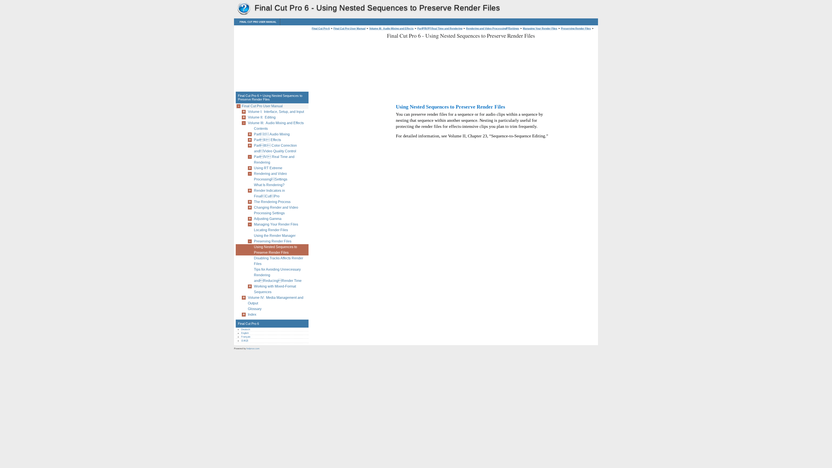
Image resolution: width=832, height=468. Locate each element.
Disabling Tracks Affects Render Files (278, 261)
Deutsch (245, 329)
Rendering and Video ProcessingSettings (492, 28)
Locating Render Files (271, 230)
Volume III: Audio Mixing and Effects (391, 28)
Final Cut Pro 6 (243, 8)
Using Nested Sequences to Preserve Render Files (275, 249)
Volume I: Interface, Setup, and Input (276, 112)
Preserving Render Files (576, 28)
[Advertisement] (347, 62)
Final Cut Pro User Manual (258, 22)
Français (245, 336)
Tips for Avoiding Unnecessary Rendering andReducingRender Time (278, 275)
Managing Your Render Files (540, 28)
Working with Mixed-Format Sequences (275, 289)
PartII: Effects (267, 140)
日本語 (244, 340)
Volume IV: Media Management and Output (275, 300)
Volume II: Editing (262, 117)
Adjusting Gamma (267, 219)
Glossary (255, 309)
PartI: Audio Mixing (272, 134)
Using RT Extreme (268, 168)
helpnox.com (253, 348)
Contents (261, 128)
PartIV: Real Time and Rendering (439, 28)
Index (252, 314)
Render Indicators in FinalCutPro (269, 193)
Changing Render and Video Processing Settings (276, 210)
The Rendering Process (272, 202)
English (245, 333)
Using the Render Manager (275, 235)
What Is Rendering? (269, 185)
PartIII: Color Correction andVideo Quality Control (275, 148)
